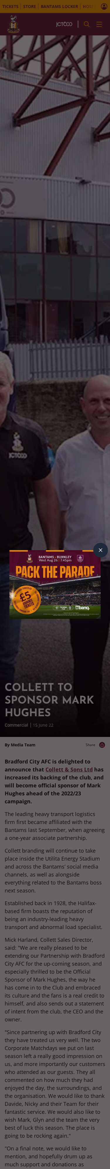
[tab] (100, 550)
